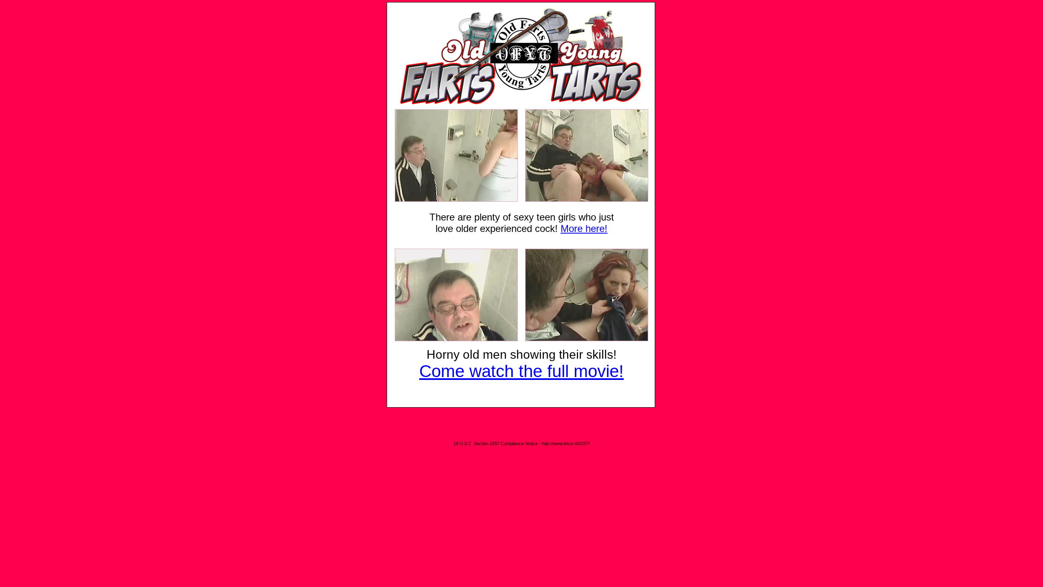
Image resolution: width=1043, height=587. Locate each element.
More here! (584, 228)
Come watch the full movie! (521, 371)
